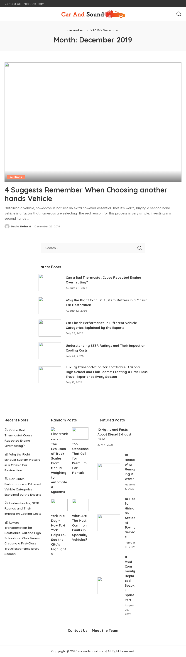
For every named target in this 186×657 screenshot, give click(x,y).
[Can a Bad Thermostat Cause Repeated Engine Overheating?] (50, 282)
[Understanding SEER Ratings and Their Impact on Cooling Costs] (50, 350)
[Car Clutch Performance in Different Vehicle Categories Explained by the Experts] (50, 328)
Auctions (16, 177)
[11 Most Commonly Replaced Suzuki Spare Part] (109, 585)
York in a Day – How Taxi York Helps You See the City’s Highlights (58, 535)
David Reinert (21, 226)
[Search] (178, 14)
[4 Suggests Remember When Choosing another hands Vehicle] (93, 122)
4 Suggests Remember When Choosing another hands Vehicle (86, 194)
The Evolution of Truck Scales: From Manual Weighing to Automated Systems (59, 468)
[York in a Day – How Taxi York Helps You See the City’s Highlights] (59, 505)
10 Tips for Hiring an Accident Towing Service (130, 518)
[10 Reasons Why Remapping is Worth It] (109, 471)
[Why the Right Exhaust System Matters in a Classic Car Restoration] (50, 305)
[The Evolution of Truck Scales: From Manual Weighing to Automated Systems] (59, 433)
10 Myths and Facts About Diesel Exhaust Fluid (114, 434)
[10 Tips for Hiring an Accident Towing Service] (109, 522)
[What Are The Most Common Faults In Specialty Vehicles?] (80, 505)
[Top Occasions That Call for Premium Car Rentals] (80, 433)
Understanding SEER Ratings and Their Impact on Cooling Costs (23, 508)
